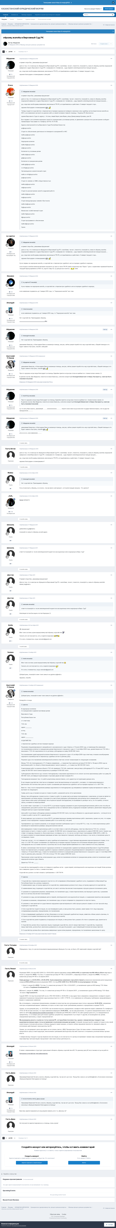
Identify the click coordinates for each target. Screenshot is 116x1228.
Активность (14, 14)
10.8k (11, 511)
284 (11, 101)
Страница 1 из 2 (22, 51)
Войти (84, 1162)
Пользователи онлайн (44, 19)
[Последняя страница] (15, 51)
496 (11, 292)
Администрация (30, 19)
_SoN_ (10, 496)
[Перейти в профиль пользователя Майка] (11, 479)
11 (11, 668)
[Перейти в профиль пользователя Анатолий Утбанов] (11, 364)
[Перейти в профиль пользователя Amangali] (11, 309)
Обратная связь (55, 1214)
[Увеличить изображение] (48, 107)
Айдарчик (16, 42)
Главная (5, 14)
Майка (10, 473)
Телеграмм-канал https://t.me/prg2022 (56, 2)
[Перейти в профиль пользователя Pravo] (11, 92)
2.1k (11, 318)
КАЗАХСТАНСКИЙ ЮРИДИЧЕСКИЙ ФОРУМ (22, 9)
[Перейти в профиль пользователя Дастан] (11, 581)
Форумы (4, 19)
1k (11, 252)
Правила (19, 19)
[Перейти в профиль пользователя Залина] (11, 659)
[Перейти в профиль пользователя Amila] (11, 631)
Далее (10, 51)
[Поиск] (113, 14)
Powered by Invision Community (58, 1218)
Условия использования (19, 1225)
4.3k (11, 374)
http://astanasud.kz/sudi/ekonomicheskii (41, 1012)
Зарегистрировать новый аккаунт (32, 1162)
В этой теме (105, 14)
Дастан (10, 575)
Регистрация (109, 8)
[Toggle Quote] (22, 91)
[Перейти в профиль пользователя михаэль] (11, 531)
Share (94, 43)
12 (11, 641)
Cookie (64, 1214)
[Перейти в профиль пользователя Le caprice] (11, 242)
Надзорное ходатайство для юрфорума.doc (33, 1053)
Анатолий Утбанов (10, 357)
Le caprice (10, 236)
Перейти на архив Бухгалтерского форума (47, 14)
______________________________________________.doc (33, 321)
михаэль (10, 525)
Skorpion (10, 276)
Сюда (21, 500)
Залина (10, 652)
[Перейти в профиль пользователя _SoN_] (11, 502)
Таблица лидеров (26, 14)
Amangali (10, 303)
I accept (110, 1224)
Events (12, 19)
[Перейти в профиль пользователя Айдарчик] (5, 44)
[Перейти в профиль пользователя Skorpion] (11, 282)
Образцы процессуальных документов (32, 44)
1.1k (11, 74)
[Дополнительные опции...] (111, 59)
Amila (10, 625)
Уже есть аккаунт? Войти (92, 9)
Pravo (10, 85)
